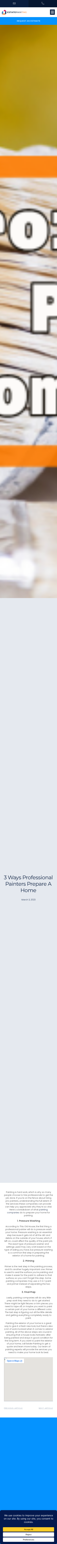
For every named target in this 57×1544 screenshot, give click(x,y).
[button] (52, 12)
